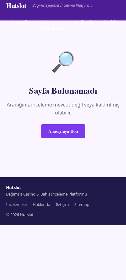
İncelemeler (16, 204)
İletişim (111, 22)
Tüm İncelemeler (51, 25)
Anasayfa (19, 22)
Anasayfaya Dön (63, 131)
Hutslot (16, 5)
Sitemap (81, 204)
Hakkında (83, 22)
